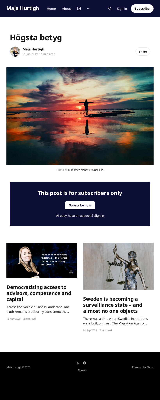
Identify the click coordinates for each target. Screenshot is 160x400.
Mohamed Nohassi (79, 170)
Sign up (82, 370)
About (66, 8)
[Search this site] (110, 8)
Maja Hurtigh (22, 8)
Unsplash (97, 170)
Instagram (79, 8)
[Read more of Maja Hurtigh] (15, 51)
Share (143, 51)
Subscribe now (80, 205)
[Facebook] (84, 363)
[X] (77, 363)
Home (51, 8)
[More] (89, 9)
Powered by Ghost (143, 367)
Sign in (122, 9)
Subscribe (142, 8)
